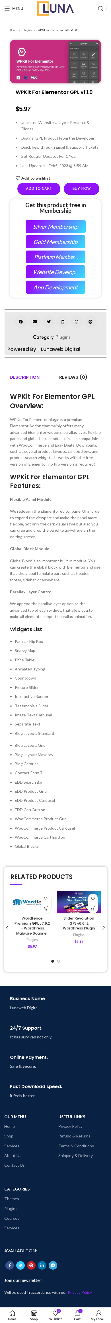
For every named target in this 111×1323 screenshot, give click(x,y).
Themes (11, 1198)
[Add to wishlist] (46, 899)
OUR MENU (15, 1116)
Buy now (81, 189)
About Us (12, 1155)
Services (11, 1145)
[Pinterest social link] (31, 1265)
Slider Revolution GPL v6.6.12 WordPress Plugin (79, 923)
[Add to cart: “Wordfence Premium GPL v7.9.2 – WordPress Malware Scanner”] (46, 909)
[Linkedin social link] (42, 1265)
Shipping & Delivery (75, 1155)
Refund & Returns (74, 1135)
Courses (11, 1218)
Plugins (27, 30)
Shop (8, 1135)
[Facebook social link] (9, 1265)
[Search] (101, 8)
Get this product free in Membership (55, 207)
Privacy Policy (70, 1126)
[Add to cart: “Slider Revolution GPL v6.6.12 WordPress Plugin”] (93, 909)
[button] (20, 321)
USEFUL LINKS (71, 1116)
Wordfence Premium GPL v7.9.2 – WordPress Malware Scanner (32, 926)
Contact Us (14, 1165)
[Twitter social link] (20, 1265)
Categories (17, 1189)
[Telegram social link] (53, 1265)
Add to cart (39, 189)
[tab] (24, 377)
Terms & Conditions (76, 1145)
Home (14, 30)
